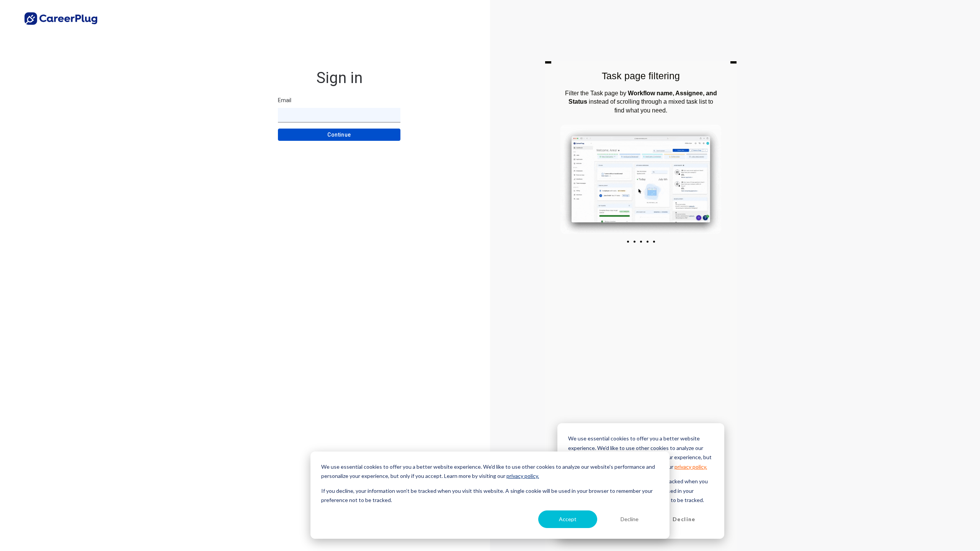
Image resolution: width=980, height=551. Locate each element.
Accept (568, 519)
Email (284, 100)
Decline (630, 519)
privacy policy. (522, 476)
